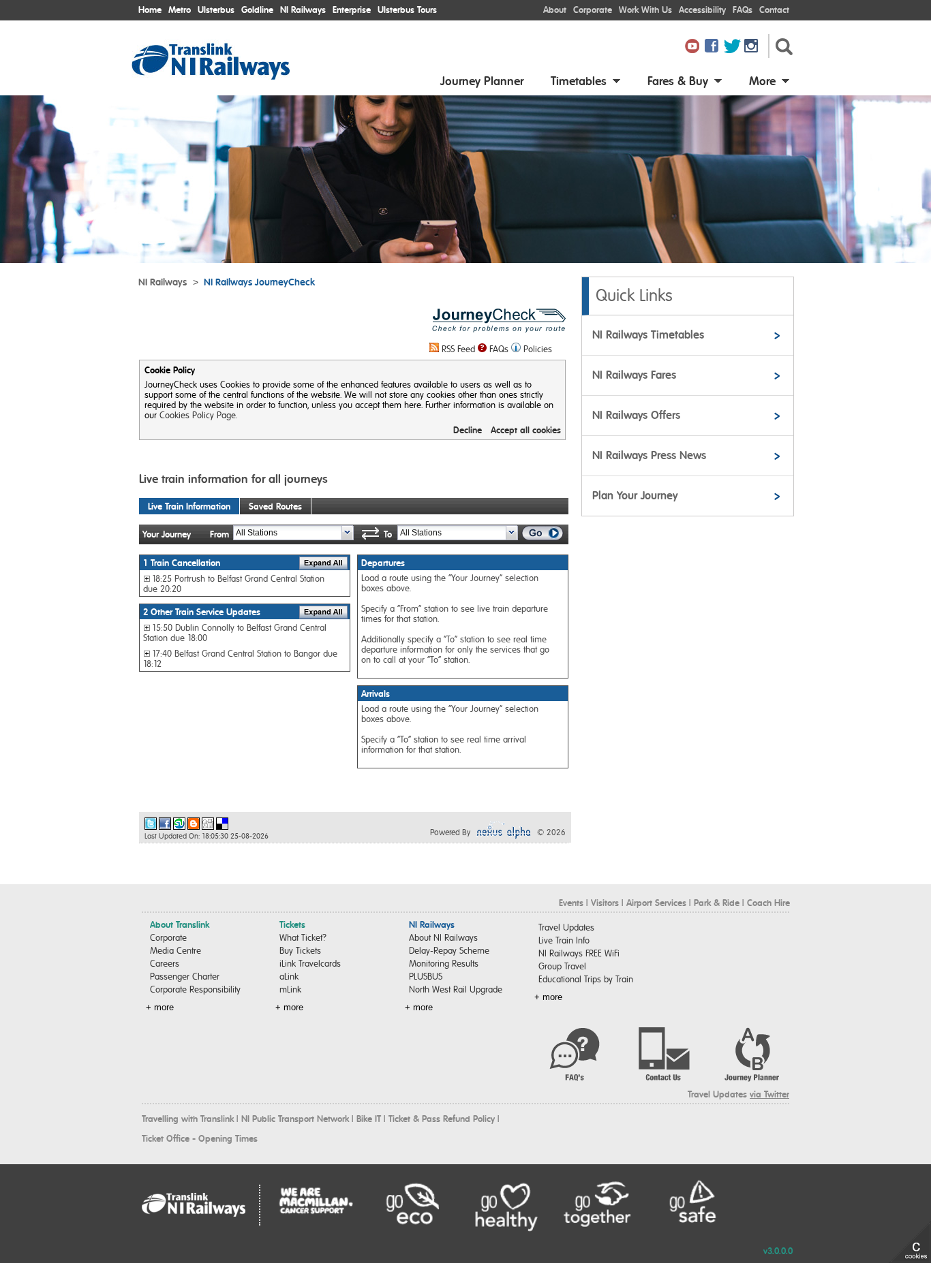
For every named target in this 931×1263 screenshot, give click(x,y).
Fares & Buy (677, 81)
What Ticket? (302, 938)
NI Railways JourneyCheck (259, 282)
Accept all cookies (526, 430)
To (388, 534)
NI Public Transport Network (295, 1119)
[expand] (323, 563)
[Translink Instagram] (752, 47)
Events (571, 903)
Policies (537, 349)
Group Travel (562, 966)
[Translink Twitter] (733, 47)
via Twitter (769, 1094)
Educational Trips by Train (585, 979)
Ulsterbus (216, 10)
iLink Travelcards (310, 963)
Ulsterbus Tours (407, 10)
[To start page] (227, 77)
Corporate (592, 10)
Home (150, 10)
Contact (774, 10)
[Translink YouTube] (693, 47)
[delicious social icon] (222, 823)
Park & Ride (716, 903)
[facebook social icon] (165, 823)
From (219, 534)
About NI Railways (443, 938)
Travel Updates (566, 927)
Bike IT (368, 1119)
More (762, 81)
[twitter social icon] (150, 823)
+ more (160, 1007)
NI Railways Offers (636, 415)
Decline (467, 430)
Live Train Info (564, 940)
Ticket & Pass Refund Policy (441, 1119)
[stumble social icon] (179, 823)
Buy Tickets (300, 951)
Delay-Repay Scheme (449, 951)
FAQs (742, 10)
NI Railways (303, 10)
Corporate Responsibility (195, 989)
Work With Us (645, 10)
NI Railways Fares (634, 375)
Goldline (257, 10)
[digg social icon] (208, 823)
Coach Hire (768, 903)
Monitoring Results (443, 963)
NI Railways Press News (649, 455)
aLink (289, 976)
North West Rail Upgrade (455, 989)
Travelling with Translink (188, 1119)
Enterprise (352, 10)
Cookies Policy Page (197, 415)
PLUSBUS (425, 976)
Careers (164, 963)
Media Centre (175, 951)
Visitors (605, 903)
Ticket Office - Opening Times (200, 1139)
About (554, 10)
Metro (179, 10)
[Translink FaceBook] (713, 47)
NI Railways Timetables (648, 334)
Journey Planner (481, 81)
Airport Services (656, 903)
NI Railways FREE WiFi (579, 953)
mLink (290, 989)
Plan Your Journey (634, 495)
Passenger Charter (184, 976)
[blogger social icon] (193, 823)
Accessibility (702, 10)
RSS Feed (458, 349)
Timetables (579, 81)
